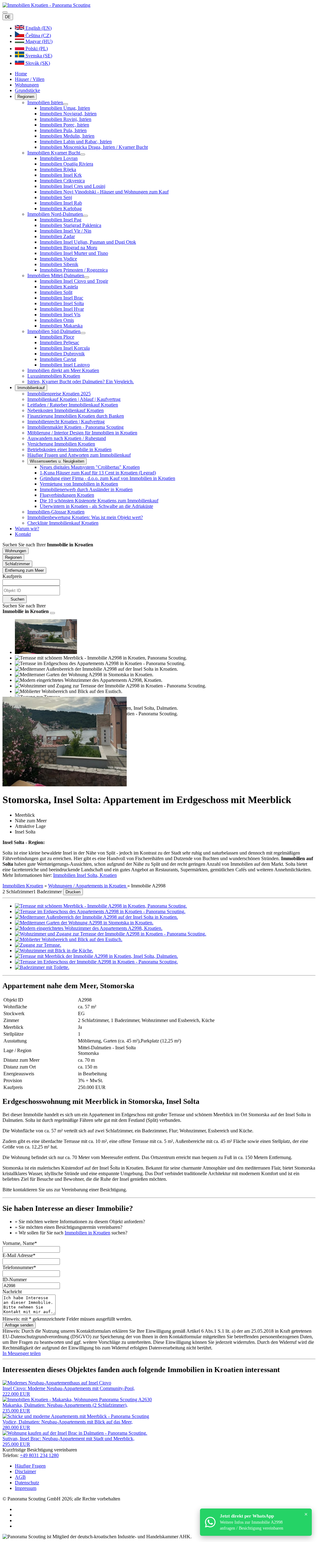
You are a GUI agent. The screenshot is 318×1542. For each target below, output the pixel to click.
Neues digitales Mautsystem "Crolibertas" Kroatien (90, 467)
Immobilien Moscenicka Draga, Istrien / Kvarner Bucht (94, 147)
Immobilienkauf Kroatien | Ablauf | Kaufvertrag (73, 399)
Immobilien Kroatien (22, 885)
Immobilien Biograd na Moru (68, 247)
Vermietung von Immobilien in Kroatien (79, 484)
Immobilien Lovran (59, 158)
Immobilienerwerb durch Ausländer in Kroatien (86, 489)
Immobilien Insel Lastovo (65, 364)
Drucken (73, 892)
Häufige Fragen (30, 1466)
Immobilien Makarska (61, 325)
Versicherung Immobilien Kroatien (61, 444)
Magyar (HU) (38, 41)
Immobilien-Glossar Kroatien (55, 511)
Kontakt (23, 534)
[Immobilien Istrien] (65, 104)
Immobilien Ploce (57, 337)
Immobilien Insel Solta (62, 303)
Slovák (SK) (37, 63)
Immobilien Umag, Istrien (65, 108)
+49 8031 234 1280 (39, 1455)
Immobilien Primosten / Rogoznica (74, 270)
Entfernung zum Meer (24, 570)
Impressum (25, 1488)
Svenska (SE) (38, 55)
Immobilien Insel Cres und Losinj (72, 186)
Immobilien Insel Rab (61, 203)
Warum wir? (27, 528)
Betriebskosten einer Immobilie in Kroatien (69, 449)
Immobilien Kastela (59, 286)
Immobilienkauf (31, 387)
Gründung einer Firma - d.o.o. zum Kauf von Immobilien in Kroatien (107, 478)
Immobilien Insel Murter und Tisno (74, 253)
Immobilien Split (56, 292)
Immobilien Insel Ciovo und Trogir (74, 281)
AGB (20, 1477)
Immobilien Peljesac (59, 342)
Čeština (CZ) (37, 35)
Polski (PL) (36, 48)
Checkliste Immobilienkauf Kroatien (62, 523)
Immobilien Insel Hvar (62, 309)
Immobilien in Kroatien (87, 1232)
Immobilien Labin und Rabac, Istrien (76, 141)
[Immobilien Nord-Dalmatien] (85, 216)
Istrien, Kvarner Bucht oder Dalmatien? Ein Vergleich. (80, 381)
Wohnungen (27, 84)
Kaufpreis (12, 576)
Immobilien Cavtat (58, 359)
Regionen (25, 96)
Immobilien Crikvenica (62, 180)
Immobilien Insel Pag (60, 219)
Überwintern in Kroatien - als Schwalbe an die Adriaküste (96, 506)
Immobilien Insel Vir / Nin (65, 230)
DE (8, 17)
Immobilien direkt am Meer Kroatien (63, 370)
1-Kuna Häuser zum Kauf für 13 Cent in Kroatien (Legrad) (98, 472)
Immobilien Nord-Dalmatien (55, 214)
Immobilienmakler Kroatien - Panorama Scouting (75, 427)
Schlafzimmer (17, 564)
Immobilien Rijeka (58, 169)
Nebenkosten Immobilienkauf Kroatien (65, 410)
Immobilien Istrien (45, 102)
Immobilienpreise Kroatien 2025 (59, 393)
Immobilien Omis (57, 320)
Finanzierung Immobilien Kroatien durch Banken (75, 416)
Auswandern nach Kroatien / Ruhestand (66, 438)
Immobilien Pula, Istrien (63, 130)
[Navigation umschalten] (4, 12)
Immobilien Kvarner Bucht (53, 152)
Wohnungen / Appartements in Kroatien (87, 885)
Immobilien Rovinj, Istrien (65, 119)
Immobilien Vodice (58, 258)
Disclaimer (25, 1471)
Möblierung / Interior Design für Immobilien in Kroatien (82, 432)
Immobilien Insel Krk (61, 175)
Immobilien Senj (56, 197)
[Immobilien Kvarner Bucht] (82, 154)
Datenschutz (27, 1482)
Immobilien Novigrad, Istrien (68, 113)
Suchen (16, 599)
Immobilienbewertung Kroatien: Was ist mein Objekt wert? (85, 517)
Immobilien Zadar (57, 236)
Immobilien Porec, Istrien (64, 124)
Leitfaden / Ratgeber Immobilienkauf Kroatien (72, 404)
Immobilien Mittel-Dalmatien (55, 275)
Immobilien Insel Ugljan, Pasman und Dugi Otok (88, 242)
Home (21, 73)
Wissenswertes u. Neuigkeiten (57, 461)
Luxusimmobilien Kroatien (53, 376)
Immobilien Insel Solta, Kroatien (85, 875)
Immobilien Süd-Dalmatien (53, 331)
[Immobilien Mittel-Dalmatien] (86, 277)
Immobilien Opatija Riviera (66, 164)
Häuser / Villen (29, 79)
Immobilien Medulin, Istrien (67, 136)
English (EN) (38, 28)
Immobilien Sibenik (59, 264)
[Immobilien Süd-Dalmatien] (82, 333)
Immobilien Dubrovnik (62, 353)
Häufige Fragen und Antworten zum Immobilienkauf (79, 455)
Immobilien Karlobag (61, 208)
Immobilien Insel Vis (60, 314)
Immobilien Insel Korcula (65, 348)
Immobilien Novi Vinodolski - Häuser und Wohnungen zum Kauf (104, 191)
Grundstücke (27, 90)
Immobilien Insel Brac (61, 297)
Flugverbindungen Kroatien (67, 495)
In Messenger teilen (21, 1353)
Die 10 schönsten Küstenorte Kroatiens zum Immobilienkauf (99, 500)
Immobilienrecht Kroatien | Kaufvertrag (66, 421)
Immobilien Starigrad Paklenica (70, 225)
